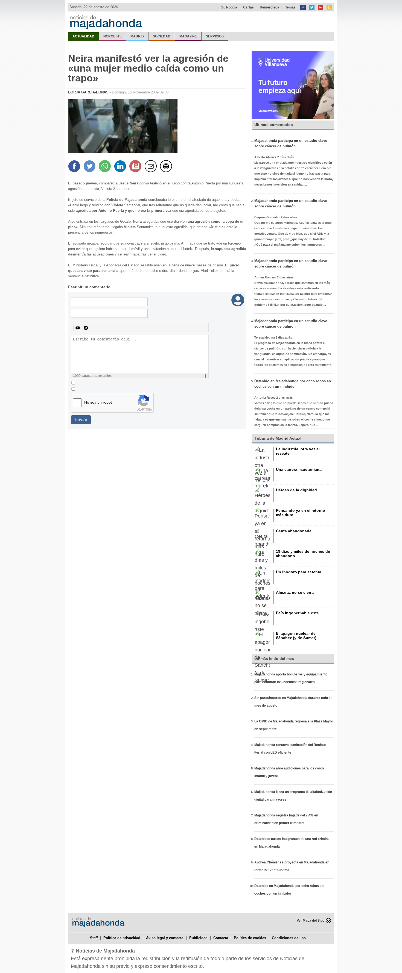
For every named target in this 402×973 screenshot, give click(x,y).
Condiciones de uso (289, 938)
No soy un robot (98, 402)
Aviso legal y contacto (164, 938)
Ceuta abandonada (293, 531)
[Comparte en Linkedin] (121, 167)
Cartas (248, 7)
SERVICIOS (215, 36)
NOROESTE (112, 36)
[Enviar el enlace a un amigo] (151, 167)
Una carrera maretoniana (299, 469)
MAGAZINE (188, 36)
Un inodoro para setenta (298, 572)
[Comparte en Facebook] (75, 167)
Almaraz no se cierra (295, 592)
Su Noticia (229, 7)
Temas (290, 7)
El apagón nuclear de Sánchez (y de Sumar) (296, 635)
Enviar (81, 419)
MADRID (137, 36)
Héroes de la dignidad (296, 490)
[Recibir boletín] (136, 167)
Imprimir (167, 167)
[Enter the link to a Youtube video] (77, 328)
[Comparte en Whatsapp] (105, 167)
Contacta (220, 938)
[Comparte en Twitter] (90, 167)
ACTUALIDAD (83, 36)
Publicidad (198, 938)
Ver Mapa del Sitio (310, 920)
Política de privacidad (121, 938)
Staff (94, 938)
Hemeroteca (269, 7)
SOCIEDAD (161, 36)
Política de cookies (250, 938)
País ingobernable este (297, 613)
